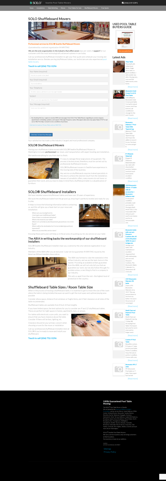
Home (31, 8)
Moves (63, 8)
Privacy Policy (110, 452)
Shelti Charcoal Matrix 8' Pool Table (130, 312)
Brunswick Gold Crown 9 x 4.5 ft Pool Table (131, 93)
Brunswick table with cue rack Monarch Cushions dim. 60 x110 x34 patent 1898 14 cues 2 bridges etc (131, 236)
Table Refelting (53, 8)
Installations (41, 8)
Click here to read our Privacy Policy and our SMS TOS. (45, 125)
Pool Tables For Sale (74, 8)
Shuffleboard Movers (91, 8)
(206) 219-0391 (131, 3)
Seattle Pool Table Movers (58, 3)
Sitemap (107, 448)
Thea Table (129, 62)
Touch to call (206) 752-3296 (42, 66)
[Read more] (133, 87)
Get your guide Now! (125, 51)
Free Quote (105, 8)
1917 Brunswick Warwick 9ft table (131, 281)
